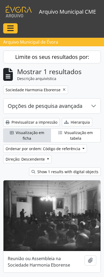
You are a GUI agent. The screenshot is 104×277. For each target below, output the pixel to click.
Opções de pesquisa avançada (45, 105)
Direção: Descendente (26, 159)
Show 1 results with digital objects (67, 171)
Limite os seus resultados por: (52, 56)
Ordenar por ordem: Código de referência (43, 148)
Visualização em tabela (78, 135)
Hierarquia (80, 122)
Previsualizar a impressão (33, 122)
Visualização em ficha (29, 135)
